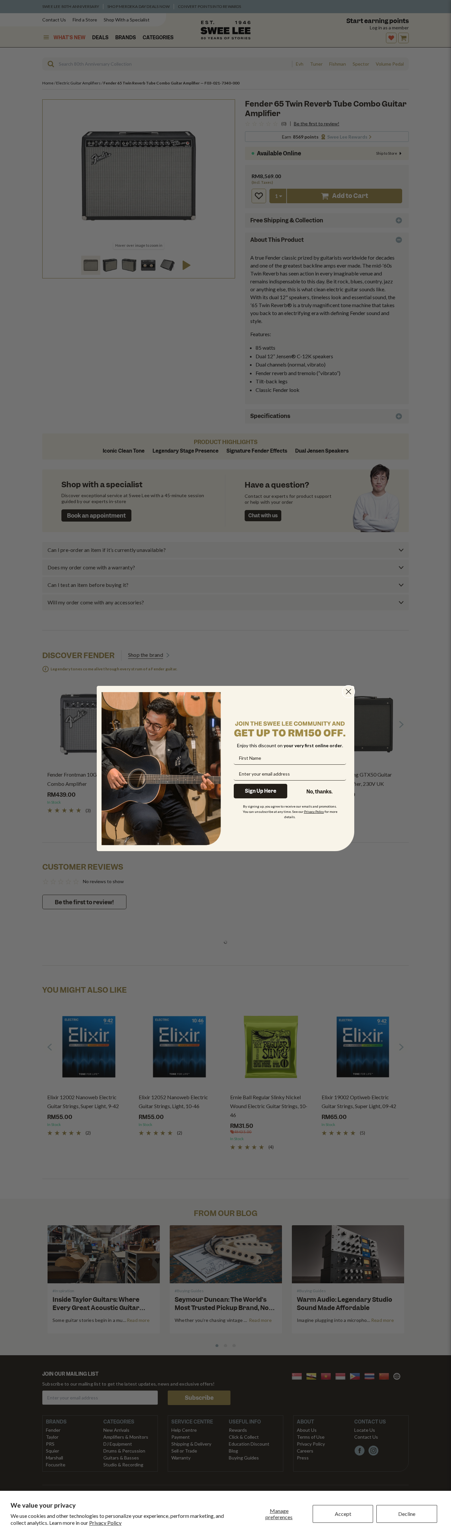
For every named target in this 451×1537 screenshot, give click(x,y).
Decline (406, 1514)
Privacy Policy (105, 1523)
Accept (343, 1514)
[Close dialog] (348, 691)
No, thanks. (319, 791)
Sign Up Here (260, 791)
